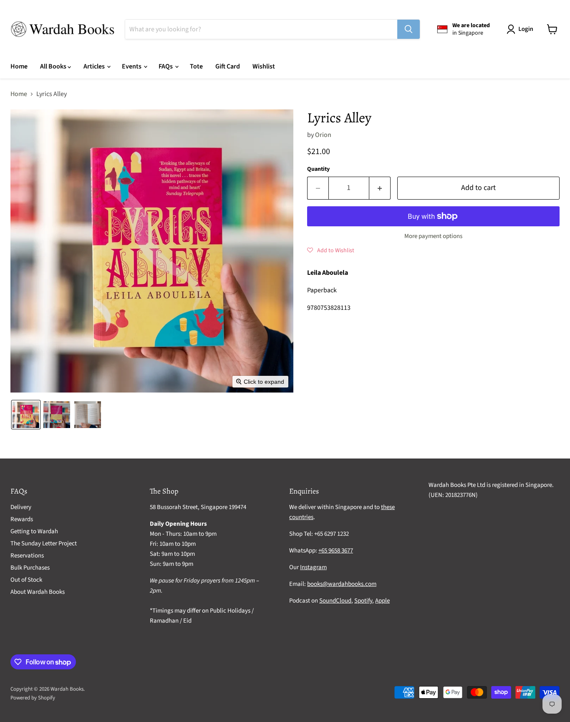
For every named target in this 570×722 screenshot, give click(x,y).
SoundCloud (335, 600)
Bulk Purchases (30, 567)
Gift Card (227, 66)
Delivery (20, 507)
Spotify (363, 600)
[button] (522, 29)
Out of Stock (26, 579)
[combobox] (261, 29)
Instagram (313, 567)
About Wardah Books (37, 592)
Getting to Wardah (34, 531)
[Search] (408, 29)
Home (19, 66)
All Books (54, 66)
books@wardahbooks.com (341, 584)
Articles (94, 66)
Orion (323, 134)
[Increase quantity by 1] (380, 188)
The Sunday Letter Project (43, 543)
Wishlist (263, 66)
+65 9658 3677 (335, 550)
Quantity (318, 169)
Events (132, 66)
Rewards (21, 519)
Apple (382, 600)
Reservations (27, 555)
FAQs (166, 66)
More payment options (433, 236)
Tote (196, 66)
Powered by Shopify (32, 698)
